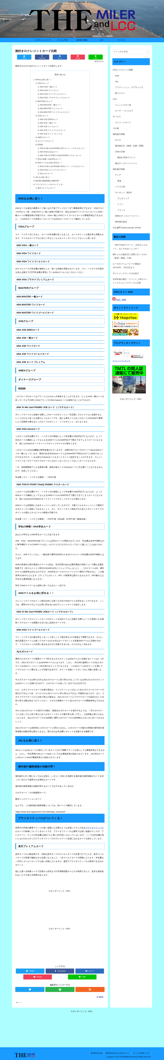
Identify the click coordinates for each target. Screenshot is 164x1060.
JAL (116, 81)
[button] (147, 51)
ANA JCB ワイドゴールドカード (53, 130)
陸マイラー (120, 93)
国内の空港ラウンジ (126, 157)
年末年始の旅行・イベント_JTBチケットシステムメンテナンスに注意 (130, 281)
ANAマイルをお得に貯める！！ (50, 163)
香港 (119, 181)
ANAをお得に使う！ (43, 80)
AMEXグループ (43, 137)
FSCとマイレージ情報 (123, 70)
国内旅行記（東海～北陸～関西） (130, 146)
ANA (117, 76)
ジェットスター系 (123, 105)
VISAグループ (43, 83)
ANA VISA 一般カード (48, 87)
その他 (116, 128)
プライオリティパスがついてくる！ (49, 184)
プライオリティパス (95, 828)
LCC (115, 99)
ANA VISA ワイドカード (49, 90)
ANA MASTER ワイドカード (51, 108)
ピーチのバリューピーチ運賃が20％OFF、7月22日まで (127, 266)
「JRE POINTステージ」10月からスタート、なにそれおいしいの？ (130, 247)
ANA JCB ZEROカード (49, 119)
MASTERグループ (44, 101)
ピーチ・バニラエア (124, 111)
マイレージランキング (121, 361)
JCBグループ (42, 116)
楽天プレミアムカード (46, 188)
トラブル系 (120, 187)
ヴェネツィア (123, 198)
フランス (121, 210)
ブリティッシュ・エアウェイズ (129, 87)
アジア (118, 175)
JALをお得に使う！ (43, 177)
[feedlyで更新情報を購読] (59, 989)
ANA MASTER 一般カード (50, 105)
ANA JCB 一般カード (48, 123)
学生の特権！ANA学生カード (49, 159)
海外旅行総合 (121, 222)
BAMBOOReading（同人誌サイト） (117, 1053)
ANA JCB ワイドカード (49, 126)
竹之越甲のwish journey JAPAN (127, 228)
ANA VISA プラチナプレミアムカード (55, 98)
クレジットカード (123, 122)
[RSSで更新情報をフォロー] (90, 989)
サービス (117, 116)
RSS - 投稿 (120, 300)
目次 (57, 74)
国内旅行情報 (119, 134)
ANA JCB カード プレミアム (51, 134)
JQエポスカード (46, 173)
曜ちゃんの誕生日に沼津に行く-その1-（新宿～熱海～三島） (130, 256)
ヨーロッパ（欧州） (124, 192)
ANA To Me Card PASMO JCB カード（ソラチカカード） (63, 148)
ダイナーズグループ (45, 141)
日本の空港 (120, 152)
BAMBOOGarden (97, 1053)
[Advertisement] (60, 908)
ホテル (118, 140)
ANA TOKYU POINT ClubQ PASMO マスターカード (60, 155)
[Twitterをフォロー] (29, 989)
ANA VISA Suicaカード (49, 152)
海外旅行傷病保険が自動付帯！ (47, 181)
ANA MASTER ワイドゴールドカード (55, 112)
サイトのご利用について (141, 1053)
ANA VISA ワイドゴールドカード (53, 94)
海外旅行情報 (119, 169)
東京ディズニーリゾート (126, 163)
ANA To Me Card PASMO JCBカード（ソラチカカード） (62, 166)
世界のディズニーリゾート (127, 216)
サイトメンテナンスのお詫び (126, 273)
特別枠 (40, 145)
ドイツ (120, 204)
